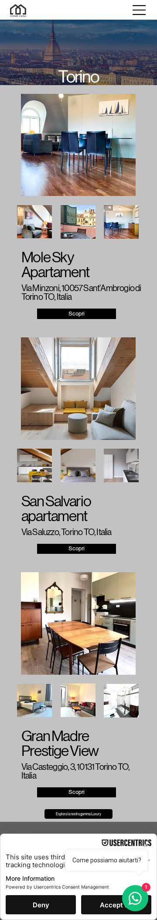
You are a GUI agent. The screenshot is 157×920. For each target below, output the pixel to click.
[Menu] (139, 10)
